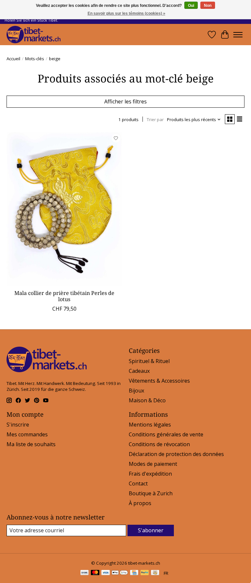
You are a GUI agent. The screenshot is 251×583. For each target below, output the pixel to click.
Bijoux (136, 390)
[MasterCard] (95, 573)
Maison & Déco (147, 400)
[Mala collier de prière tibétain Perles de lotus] (64, 209)
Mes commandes (27, 434)
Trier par (155, 119)
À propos (140, 503)
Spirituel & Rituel (149, 361)
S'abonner (150, 530)
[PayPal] (145, 573)
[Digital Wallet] (120, 573)
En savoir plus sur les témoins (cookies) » (126, 13)
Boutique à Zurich (151, 493)
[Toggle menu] (237, 34)
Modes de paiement (153, 463)
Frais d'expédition (150, 473)
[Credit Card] (134, 573)
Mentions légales (150, 424)
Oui (191, 5)
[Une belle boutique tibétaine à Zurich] (33, 34)
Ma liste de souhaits (31, 444)
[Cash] (155, 573)
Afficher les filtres (125, 101)
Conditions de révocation (159, 444)
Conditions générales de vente (166, 434)
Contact (138, 483)
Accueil (13, 59)
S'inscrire (18, 424)
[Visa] (105, 573)
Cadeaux (139, 370)
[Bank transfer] (84, 573)
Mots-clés (34, 59)
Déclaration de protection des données (176, 454)
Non (207, 5)
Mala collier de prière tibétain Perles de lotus (64, 296)
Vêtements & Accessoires (159, 380)
